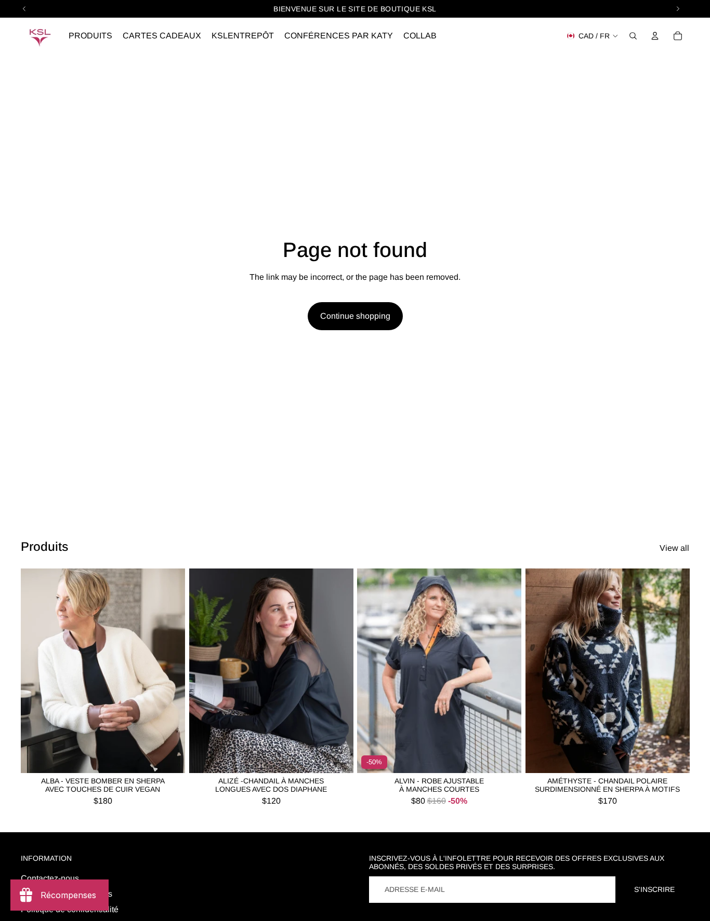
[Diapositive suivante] (169, 671)
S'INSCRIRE (654, 889)
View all (674, 548)
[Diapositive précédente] (36, 671)
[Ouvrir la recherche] (633, 35)
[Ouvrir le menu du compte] (654, 35)
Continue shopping (355, 315)
